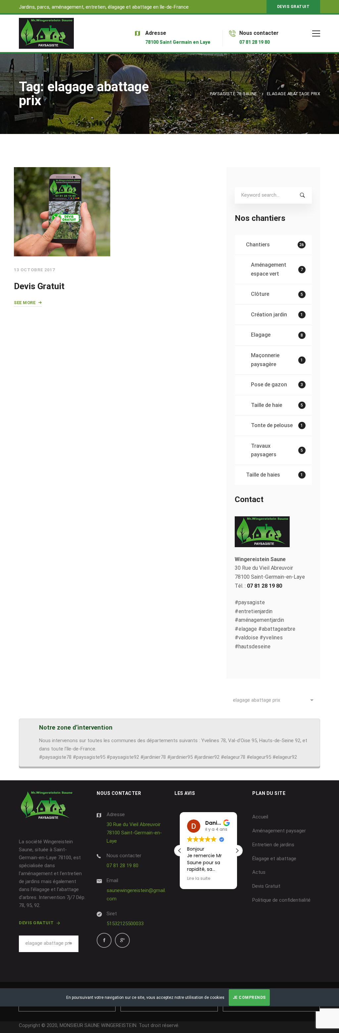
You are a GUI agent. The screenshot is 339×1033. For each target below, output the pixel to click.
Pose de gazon (277, 384)
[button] (237, 851)
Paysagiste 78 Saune (233, 93)
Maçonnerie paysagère (277, 359)
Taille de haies (274, 475)
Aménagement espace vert (277, 269)
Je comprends (249, 997)
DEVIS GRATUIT (293, 6)
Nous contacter (124, 856)
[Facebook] (104, 940)
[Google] (122, 940)
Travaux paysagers (277, 450)
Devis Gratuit (39, 286)
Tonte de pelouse (277, 425)
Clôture (277, 294)
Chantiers (275, 244)
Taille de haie (277, 405)
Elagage (277, 335)
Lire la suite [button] (199, 878)
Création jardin (277, 314)
